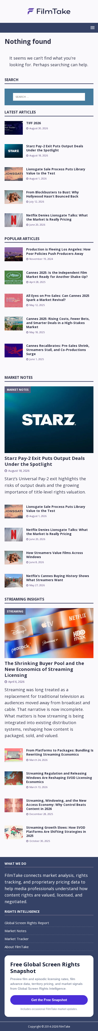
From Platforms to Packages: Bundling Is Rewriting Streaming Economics (59, 752)
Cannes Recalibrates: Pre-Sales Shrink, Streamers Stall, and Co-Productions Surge (57, 349)
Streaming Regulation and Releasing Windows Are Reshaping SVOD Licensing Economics (59, 777)
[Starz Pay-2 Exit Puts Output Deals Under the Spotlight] (14, 151)
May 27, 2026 (37, 585)
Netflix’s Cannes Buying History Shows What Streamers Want (57, 578)
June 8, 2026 (36, 562)
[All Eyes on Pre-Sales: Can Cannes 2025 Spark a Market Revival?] (14, 300)
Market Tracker (17, 938)
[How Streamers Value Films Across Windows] (14, 557)
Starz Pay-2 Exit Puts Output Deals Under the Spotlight (54, 148)
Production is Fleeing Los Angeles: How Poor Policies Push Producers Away (58, 251)
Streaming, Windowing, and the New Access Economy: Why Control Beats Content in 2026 (56, 804)
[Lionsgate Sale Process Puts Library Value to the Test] (14, 174)
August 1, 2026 (37, 178)
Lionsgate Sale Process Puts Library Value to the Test (55, 171)
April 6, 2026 (16, 682)
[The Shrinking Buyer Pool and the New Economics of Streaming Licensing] (49, 633)
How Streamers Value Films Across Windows (54, 555)
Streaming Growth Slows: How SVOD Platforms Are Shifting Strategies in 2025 (56, 831)
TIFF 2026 (33, 123)
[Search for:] (49, 97)
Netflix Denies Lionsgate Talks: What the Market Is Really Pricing (57, 217)
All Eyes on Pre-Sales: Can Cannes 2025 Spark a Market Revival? (57, 297)
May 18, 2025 (37, 332)
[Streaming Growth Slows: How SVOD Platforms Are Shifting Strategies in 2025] (14, 832)
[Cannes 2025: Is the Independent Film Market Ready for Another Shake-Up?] (14, 277)
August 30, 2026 (38, 128)
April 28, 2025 (37, 282)
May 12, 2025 (37, 305)
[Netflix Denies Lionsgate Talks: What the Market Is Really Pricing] (14, 220)
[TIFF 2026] (14, 128)
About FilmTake (17, 946)
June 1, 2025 (36, 359)
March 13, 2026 (38, 787)
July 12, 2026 (36, 201)
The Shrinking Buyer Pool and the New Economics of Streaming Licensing (44, 669)
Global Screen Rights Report (27, 922)
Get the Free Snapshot (49, 1000)
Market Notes (19, 377)
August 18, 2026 (38, 155)
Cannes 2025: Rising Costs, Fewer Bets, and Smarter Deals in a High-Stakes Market (58, 322)
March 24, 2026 (38, 760)
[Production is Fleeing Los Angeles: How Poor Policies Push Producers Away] (14, 254)
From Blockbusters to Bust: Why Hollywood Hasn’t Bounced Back (52, 194)
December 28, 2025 (41, 814)
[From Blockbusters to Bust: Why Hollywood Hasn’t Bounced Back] (14, 197)
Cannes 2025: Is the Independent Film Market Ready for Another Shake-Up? (57, 274)
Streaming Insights (24, 599)
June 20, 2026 (37, 224)
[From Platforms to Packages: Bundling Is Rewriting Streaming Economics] (14, 755)
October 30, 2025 (39, 841)
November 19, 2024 (41, 259)
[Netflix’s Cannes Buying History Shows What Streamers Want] (14, 581)
